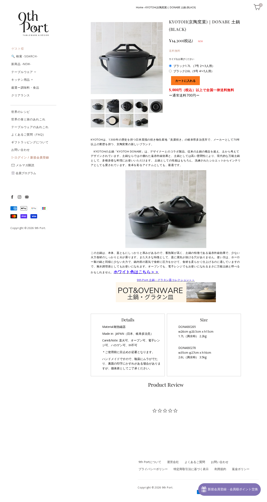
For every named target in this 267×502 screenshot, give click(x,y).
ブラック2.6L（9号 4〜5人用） (193, 71)
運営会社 (173, 462)
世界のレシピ (20, 111)
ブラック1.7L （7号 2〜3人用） (194, 66)
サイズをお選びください (181, 58)
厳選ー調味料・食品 (25, 87)
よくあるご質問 (195, 462)
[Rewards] (229, 489)
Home (139, 7)
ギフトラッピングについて (30, 142)
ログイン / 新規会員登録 (31, 157)
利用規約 (220, 469)
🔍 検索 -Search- (24, 56)
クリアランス (20, 95)
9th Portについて (150, 462)
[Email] (26, 197)
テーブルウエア (22, 72)
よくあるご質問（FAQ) (27, 134)
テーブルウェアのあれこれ (30, 127)
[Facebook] (12, 197)
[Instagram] (19, 197)
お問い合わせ (20, 149)
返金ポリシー (240, 469)
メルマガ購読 (24, 165)
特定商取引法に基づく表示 (191, 469)
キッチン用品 (20, 80)
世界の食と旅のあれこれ (28, 119)
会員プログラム (25, 173)
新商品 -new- (21, 64)
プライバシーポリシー (153, 469)
